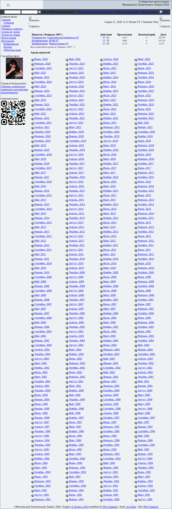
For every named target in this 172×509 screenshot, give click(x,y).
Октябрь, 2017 (146, 163)
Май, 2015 (40, 199)
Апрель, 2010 (76, 267)
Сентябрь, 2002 (112, 367)
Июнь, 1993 (41, 476)
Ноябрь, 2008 (110, 286)
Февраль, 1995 (111, 454)
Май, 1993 (74, 476)
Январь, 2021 (145, 127)
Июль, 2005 (109, 331)
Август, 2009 (76, 277)
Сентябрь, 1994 (112, 458)
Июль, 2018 (109, 154)
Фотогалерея (8, 37)
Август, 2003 (41, 358)
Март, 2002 (40, 376)
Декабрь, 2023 (77, 90)
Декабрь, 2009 (77, 272)
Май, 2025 (40, 72)
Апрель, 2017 (76, 172)
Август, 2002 (145, 367)
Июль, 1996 (75, 435)
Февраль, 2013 (146, 227)
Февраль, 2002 (77, 376)
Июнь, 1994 (75, 463)
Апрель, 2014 (76, 213)
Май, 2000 (74, 395)
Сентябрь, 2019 (77, 140)
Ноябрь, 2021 (110, 118)
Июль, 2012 (109, 236)
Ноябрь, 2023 (110, 90)
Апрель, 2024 (76, 86)
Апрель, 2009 (76, 281)
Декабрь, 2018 (77, 149)
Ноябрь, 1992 (145, 481)
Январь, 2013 (41, 231)
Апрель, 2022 (76, 113)
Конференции (40, 40)
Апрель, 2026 (110, 59)
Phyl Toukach (110, 506)
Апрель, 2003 (145, 358)
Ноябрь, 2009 (110, 272)
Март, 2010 (109, 267)
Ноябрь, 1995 (76, 444)
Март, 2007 (109, 308)
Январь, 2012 (41, 245)
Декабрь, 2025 (77, 63)
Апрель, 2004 (42, 349)
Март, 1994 (40, 467)
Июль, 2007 (109, 304)
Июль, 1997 (75, 422)
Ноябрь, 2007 (110, 299)
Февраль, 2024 (146, 86)
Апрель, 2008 (76, 295)
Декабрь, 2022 (77, 104)
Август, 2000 (145, 390)
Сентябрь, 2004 (43, 345)
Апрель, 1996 (42, 440)
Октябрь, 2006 (146, 313)
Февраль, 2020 (42, 136)
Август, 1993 (110, 472)
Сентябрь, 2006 (43, 317)
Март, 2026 (144, 59)
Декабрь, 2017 (77, 163)
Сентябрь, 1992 (77, 485)
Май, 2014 (40, 213)
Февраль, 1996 (111, 440)
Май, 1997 (143, 422)
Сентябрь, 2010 (43, 263)
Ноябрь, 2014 (110, 204)
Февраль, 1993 (42, 481)
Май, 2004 (143, 345)
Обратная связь (12, 50)
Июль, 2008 (109, 290)
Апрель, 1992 (145, 485)
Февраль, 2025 (146, 72)
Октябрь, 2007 (146, 299)
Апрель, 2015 (76, 199)
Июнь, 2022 (144, 109)
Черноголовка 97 (59, 43)
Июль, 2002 (41, 372)
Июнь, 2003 (75, 358)
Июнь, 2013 (144, 222)
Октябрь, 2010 (146, 258)
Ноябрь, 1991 (110, 490)
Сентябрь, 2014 (43, 208)
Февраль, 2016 (146, 186)
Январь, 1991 (76, 499)
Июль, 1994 (41, 463)
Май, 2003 (109, 358)
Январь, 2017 (41, 177)
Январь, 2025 (41, 77)
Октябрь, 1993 (42, 472)
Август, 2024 (76, 81)
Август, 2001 (76, 381)
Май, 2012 (40, 240)
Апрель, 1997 (42, 426)
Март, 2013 (109, 227)
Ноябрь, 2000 (76, 390)
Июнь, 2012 (144, 236)
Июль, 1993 (144, 472)
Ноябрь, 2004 (110, 340)
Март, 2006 (109, 322)
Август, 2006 (76, 317)
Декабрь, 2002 (146, 363)
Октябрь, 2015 (146, 190)
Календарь (106, 12)
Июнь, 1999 (41, 404)
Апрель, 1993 (110, 476)
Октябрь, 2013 (146, 218)
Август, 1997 (41, 422)
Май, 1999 (74, 404)
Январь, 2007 (41, 313)
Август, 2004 (76, 345)
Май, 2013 (40, 227)
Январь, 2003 (110, 363)
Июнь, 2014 (144, 208)
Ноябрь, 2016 (110, 177)
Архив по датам (10, 31)
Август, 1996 (41, 435)
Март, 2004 (75, 349)
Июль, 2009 (109, 277)
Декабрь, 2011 (77, 245)
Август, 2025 (76, 68)
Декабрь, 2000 (42, 390)
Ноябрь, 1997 (76, 417)
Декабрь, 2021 (77, 118)
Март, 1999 (144, 404)
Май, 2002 (109, 372)
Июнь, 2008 (144, 290)
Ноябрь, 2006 (110, 313)
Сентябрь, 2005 (43, 331)
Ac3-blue (131, 506)
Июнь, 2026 (41, 59)
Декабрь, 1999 (77, 399)
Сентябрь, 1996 (146, 431)
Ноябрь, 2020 (76, 131)
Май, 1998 (74, 413)
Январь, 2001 (145, 385)
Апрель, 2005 (76, 336)
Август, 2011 (76, 249)
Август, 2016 (76, 181)
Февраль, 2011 (146, 254)
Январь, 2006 (41, 326)
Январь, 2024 (41, 90)
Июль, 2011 (109, 249)
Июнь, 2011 (144, 249)
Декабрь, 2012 (77, 231)
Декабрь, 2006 (77, 313)
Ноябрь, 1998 (76, 408)
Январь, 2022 (41, 118)
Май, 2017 (40, 172)
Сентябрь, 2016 (43, 181)
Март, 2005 (109, 336)
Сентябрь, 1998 (112, 408)
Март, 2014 (109, 213)
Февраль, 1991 (42, 499)
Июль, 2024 (109, 81)
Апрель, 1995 (42, 454)
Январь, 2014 (41, 218)
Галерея (118, 12)
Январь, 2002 (110, 376)
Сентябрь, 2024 (43, 81)
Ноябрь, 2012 (110, 231)
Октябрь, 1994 (77, 458)
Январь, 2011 (41, 258)
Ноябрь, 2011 (110, 245)
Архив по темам (10, 34)
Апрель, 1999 (110, 404)
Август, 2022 (76, 109)
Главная (82, 12)
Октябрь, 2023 (146, 90)
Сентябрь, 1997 (146, 417)
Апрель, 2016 (76, 186)
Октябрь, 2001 (42, 381)
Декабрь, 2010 (77, 258)
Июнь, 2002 (75, 372)
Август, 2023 (76, 95)
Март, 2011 (109, 254)
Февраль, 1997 (111, 426)
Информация (131, 12)
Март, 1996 (75, 440)
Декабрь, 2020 (42, 131)
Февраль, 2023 (146, 100)
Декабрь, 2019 (111, 136)
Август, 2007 (76, 304)
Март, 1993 (144, 476)
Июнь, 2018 (144, 154)
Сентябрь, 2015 (43, 195)
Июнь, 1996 (110, 435)
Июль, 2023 (109, 95)
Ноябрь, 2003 (76, 354)
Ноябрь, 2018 (110, 149)
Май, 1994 (109, 463)
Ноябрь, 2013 (110, 218)
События (93, 12)
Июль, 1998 (41, 413)
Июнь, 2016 (144, 181)
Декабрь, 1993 (146, 467)
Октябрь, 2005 (146, 326)
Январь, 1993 (76, 481)
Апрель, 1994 (145, 463)
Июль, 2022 (109, 109)
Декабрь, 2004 (77, 340)
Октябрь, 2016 (146, 177)
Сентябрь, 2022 (43, 109)
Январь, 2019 (41, 149)
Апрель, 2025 (76, 72)
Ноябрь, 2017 (110, 163)
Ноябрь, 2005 (110, 326)
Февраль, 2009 (146, 281)
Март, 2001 (75, 385)
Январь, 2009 (41, 286)
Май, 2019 (40, 145)
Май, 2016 (40, 186)
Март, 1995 (75, 454)
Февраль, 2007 (146, 308)
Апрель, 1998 (110, 413)
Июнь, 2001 (110, 381)
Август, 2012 (76, 236)
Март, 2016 (109, 186)
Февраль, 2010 (146, 267)
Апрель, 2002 (145, 372)
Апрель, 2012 (76, 240)
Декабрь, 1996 (42, 431)
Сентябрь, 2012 (43, 236)
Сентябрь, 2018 (43, 154)
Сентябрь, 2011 (43, 249)
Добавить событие (12, 28)
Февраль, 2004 (111, 349)
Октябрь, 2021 (146, 118)
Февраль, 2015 (146, 199)
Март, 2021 (75, 127)
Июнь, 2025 (144, 68)
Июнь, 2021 (110, 122)
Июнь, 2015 (144, 195)
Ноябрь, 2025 (110, 63)
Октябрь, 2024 (146, 77)
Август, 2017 (76, 168)
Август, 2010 (76, 263)
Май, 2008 (40, 295)
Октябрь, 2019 (42, 140)
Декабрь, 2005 (77, 326)
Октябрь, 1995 (111, 444)
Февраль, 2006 (146, 322)
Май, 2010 (40, 267)
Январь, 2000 (41, 399)
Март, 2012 (109, 240)
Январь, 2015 (41, 204)
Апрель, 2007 (76, 308)
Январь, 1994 (110, 467)
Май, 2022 (40, 113)
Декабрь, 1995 (42, 444)
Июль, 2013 (109, 222)
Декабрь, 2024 (77, 77)
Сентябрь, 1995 (146, 444)
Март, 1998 (144, 413)
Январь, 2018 (41, 163)
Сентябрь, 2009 (43, 277)
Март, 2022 (109, 113)
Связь (153, 12)
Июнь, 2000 (41, 395)
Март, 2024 (109, 86)
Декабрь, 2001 (146, 376)
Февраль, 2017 (146, 172)
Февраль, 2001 (111, 385)
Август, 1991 (41, 494)
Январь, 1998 (41, 417)
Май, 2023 (40, 100)
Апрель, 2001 (42, 385)
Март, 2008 (109, 295)
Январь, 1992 (76, 490)
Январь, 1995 (145, 454)
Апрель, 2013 (76, 227)
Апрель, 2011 (76, 254)
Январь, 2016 (41, 190)
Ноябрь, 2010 (110, 258)
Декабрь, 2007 (77, 299)
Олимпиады (39, 37)
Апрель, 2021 (42, 127)
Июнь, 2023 (144, 95)
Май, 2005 (40, 336)
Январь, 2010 (41, 272)
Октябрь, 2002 (77, 367)
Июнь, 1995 (110, 449)
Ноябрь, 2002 (41, 367)
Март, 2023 (109, 100)
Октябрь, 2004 (146, 340)
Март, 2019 (109, 145)
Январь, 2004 (145, 349)
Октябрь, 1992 (42, 485)
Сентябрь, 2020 (146, 131)
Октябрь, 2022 (146, 104)
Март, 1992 (40, 490)
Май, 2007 (40, 308)
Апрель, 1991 (110, 494)
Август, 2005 (76, 331)
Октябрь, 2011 (146, 245)
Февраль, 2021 (111, 127)
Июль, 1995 (75, 449)
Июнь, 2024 (144, 81)
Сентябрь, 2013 (43, 222)
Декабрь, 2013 (77, 218)
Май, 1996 (143, 435)
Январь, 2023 (41, 104)
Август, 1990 (145, 499)
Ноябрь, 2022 (110, 104)
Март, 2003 (40, 363)
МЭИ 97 (54, 40)
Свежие (5, 25)
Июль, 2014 (109, 208)
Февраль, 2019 (146, 145)
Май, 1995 (143, 449)
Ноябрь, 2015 (110, 190)
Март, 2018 (109, 159)
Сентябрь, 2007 (43, 304)
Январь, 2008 (41, 299)
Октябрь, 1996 (111, 431)
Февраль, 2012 (146, 240)
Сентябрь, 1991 (146, 490)
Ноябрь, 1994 (41, 458)
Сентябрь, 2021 (43, 122)
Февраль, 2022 (146, 113)
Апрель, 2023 (76, 100)
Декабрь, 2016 (77, 177)
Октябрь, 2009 (146, 272)
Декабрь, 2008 (77, 286)
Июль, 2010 (109, 263)
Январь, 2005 (41, 340)
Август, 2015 (76, 195)
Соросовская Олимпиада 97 (63, 37)
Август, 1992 (110, 485)
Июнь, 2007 (144, 304)
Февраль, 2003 (77, 363)
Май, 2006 (40, 322)
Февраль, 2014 (146, 213)
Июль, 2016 (109, 181)
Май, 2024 (40, 86)
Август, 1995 (41, 449)
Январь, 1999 (41, 408)
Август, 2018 (76, 154)
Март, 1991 (144, 494)
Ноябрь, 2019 (145, 136)
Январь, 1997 (145, 426)
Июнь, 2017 (144, 168)
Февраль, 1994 (77, 467)
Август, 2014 (76, 208)
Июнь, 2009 (144, 277)
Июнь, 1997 (110, 422)
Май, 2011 (40, 254)
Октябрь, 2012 (146, 231)
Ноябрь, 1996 (76, 431)
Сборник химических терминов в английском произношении (14, 89)
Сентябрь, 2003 (146, 354)
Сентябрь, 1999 (112, 399)
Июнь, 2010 (144, 263)
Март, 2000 (144, 395)
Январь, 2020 (76, 136)
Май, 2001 (143, 381)
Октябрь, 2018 (146, 149)
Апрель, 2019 (76, 145)
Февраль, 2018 (146, 159)
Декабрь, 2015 (77, 190)
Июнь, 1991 (75, 494)
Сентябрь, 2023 (43, 95)
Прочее (144, 12)
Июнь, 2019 (144, 140)
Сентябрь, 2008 (43, 290)
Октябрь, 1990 (111, 499)
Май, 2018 (40, 159)
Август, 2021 (76, 122)
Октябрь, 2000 (111, 390)
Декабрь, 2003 (42, 354)
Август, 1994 (145, 458)
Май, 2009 (40, 281)
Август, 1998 (145, 408)
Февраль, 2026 (42, 63)
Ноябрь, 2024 (110, 77)
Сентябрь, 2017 (43, 168)
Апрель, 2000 (110, 395)
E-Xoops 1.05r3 (80, 506)
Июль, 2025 (109, 68)
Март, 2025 (109, 72)
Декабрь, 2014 (77, 204)
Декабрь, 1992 (111, 481)
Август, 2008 (76, 290)
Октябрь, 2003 (111, 354)
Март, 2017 (109, 172)
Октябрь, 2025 (146, 63)
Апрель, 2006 (76, 322)
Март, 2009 (109, 281)
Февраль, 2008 (146, 295)
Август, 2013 (76, 222)
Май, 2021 (143, 122)
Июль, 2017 (109, 168)
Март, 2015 (109, 199)
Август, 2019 (110, 140)
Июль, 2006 (109, 317)
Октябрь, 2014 (146, 204)
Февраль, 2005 (146, 336)
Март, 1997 (75, 426)
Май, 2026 (74, 59)
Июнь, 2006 (144, 317)
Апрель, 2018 (76, 159)
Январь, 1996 (145, 440)
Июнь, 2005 (144, 331)
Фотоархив (7, 41)
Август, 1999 (145, 399)
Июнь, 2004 (110, 345)
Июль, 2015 (109, 195)
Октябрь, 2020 (111, 131)
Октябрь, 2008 (146, 286)
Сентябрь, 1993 (77, 472)
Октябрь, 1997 (111, 417)
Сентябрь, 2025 (43, 68)
